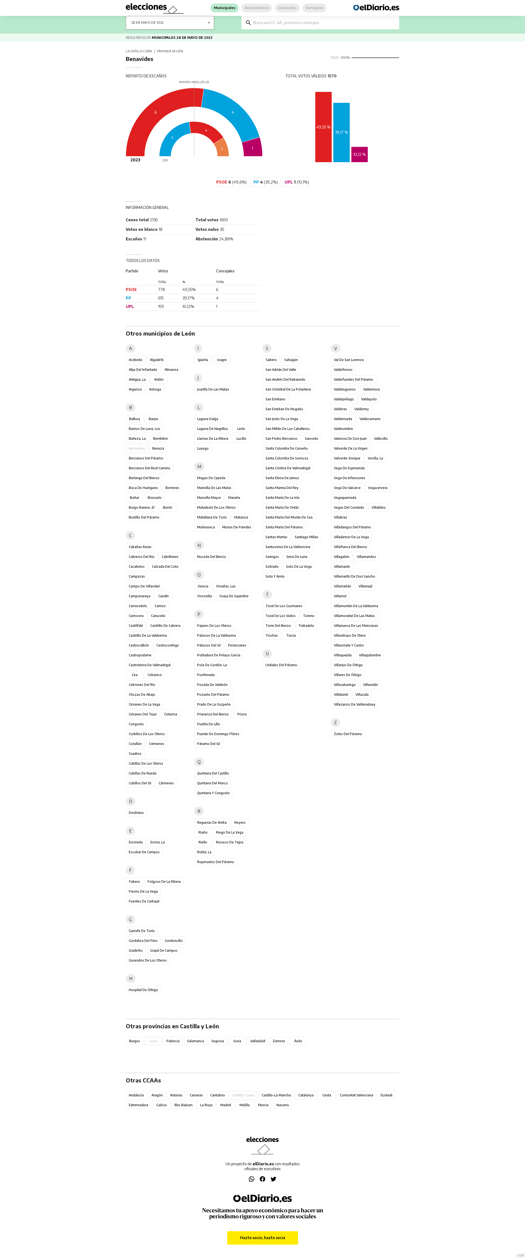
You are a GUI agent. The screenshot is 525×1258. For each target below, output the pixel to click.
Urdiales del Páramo (281, 665)
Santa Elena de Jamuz (282, 478)
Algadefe (157, 360)
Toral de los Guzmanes (284, 606)
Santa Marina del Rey (282, 488)
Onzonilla (204, 596)
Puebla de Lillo (208, 724)
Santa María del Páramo (284, 527)
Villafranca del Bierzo (350, 547)
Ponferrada (206, 675)
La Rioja (206, 1105)
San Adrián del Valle (281, 370)
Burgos (134, 1041)
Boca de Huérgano (143, 488)
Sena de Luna (296, 557)
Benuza (158, 448)
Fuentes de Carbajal (144, 901)
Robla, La (204, 852)
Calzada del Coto (165, 566)
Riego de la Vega (229, 832)
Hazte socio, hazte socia (262, 1237)
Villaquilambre (370, 655)
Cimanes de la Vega (144, 704)
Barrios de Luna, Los (144, 429)
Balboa (134, 419)
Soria (237, 1041)
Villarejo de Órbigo (348, 665)
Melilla (245, 1105)
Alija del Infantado (143, 370)
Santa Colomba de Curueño (287, 448)
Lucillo (241, 438)
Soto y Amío (275, 576)
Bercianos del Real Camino (149, 468)
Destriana (136, 813)
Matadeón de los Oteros (216, 507)
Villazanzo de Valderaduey (354, 704)
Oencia (203, 586)
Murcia (263, 1105)
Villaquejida (343, 655)
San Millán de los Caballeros (288, 429)
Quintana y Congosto (213, 793)
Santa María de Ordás (282, 507)
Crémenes (156, 744)
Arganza (135, 389)
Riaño (203, 832)
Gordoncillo (174, 941)
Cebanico (155, 675)
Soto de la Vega (299, 566)
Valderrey (361, 409)
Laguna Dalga (207, 419)
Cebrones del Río (142, 685)
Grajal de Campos (163, 950)
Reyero (240, 822)
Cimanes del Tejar (143, 714)
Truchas (272, 635)
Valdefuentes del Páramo (353, 379)
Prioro (242, 714)
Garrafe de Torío (142, 931)
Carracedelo (138, 606)
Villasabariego (345, 685)
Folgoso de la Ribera (164, 882)
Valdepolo (369, 399)
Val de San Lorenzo (349, 360)
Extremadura (138, 1105)
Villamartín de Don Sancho (354, 576)
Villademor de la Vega (351, 537)
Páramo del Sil (208, 744)
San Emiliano (275, 399)
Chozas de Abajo (142, 694)
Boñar (134, 498)
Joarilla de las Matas (213, 389)
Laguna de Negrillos (212, 429)
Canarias (196, 1095)
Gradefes (136, 950)
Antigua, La (137, 379)
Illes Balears (183, 1105)
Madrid (225, 1105)
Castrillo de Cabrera (165, 626)
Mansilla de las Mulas (214, 488)
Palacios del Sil (209, 645)
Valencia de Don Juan (350, 438)
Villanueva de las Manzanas (356, 626)
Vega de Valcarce (347, 488)
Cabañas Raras (140, 547)
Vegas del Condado (349, 507)
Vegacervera (377, 488)
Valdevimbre (343, 429)
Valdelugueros (345, 389)
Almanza (171, 370)
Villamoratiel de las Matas (354, 616)
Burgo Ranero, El (141, 507)
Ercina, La (157, 842)
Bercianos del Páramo (146, 458)
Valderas (340, 409)
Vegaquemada (345, 498)
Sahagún (291, 360)
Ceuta (326, 1095)
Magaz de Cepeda (211, 478)
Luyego (203, 448)
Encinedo (136, 842)
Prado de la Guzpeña (214, 704)
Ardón (159, 379)
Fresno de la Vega (143, 891)
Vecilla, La (375, 458)
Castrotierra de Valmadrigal (150, 665)
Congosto (136, 724)
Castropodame (140, 655)
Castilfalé (136, 626)
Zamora (279, 1041)
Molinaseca (206, 527)
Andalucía (136, 1095)
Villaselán (370, 685)
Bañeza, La (137, 438)
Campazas (137, 576)
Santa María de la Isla (282, 498)
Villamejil (365, 586)
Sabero (271, 360)
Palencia (173, 1041)
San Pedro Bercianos (282, 438)
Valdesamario (370, 419)
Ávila (298, 1041)
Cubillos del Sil (140, 783)
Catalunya (306, 1095)
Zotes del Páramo (348, 734)
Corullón (135, 744)
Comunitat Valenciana (356, 1095)
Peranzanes (237, 645)
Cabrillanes (170, 557)
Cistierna (170, 714)
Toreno (308, 616)
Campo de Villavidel (144, 586)
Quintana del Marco (212, 783)
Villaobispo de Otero (350, 635)
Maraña (234, 498)
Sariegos (272, 557)
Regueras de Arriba (212, 822)
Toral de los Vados (281, 616)
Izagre (222, 360)
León (241, 429)
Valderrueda (343, 419)
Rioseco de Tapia (229, 842)
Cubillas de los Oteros (146, 763)
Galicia (161, 1105)
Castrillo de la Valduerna (148, 635)
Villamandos (366, 557)
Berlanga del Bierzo (144, 478)
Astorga (155, 389)
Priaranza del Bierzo (213, 714)
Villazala (362, 694)
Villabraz (340, 517)
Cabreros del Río (141, 557)
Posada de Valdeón (212, 685)
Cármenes (166, 783)
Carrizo (160, 606)
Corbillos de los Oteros (147, 734)
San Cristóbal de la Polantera (288, 389)
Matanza (241, 517)
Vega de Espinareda (349, 468)
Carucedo (158, 616)
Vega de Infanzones (349, 478)
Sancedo (311, 438)
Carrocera (136, 616)
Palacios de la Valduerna (216, 635)
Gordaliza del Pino (143, 941)
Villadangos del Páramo (352, 527)
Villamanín (342, 566)
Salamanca (195, 1041)
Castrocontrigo (167, 645)
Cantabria (217, 1095)
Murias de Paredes (236, 527)
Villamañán (342, 586)
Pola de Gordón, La (212, 665)
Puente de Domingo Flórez (218, 734)
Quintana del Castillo (213, 773)
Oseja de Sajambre (234, 596)
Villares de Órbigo (347, 675)
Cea (135, 675)
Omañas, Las (226, 586)
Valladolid (257, 1041)
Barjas (153, 419)
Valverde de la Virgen (351, 448)
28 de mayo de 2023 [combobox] (147, 23)
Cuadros (135, 754)
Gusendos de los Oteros (148, 960)
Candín (163, 596)
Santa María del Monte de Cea (289, 517)
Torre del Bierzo (278, 626)
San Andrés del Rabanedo (285, 379)
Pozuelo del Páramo (213, 694)
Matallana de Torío (212, 517)
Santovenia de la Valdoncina (288, 547)
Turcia (291, 635)
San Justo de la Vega (282, 419)
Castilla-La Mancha (276, 1095)
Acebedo (135, 360)
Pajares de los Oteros (214, 626)
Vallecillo (381, 438)
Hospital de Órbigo (143, 990)
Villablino (379, 507)
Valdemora (371, 389)
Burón (167, 507)
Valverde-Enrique (347, 458)
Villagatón (341, 557)
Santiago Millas (306, 537)
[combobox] (324, 22)
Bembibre (160, 438)
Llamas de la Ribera (212, 438)
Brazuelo (155, 498)
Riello (203, 842)
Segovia (217, 1041)
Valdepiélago (344, 399)
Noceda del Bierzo (211, 557)
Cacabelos (137, 566)
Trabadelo (306, 626)
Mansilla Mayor (209, 498)
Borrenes (172, 488)
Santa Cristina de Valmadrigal (288, 468)
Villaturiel (341, 694)
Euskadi (386, 1095)
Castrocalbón (139, 645)
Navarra (282, 1105)
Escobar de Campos (144, 852)
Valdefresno (343, 370)
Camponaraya (139, 596)
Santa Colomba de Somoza (287, 458)
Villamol (340, 596)
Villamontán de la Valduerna (356, 606)
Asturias (176, 1095)
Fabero (134, 882)
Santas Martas (276, 537)
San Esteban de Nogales (284, 409)
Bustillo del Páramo (144, 517)
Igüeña (203, 360)
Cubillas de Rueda (142, 773)
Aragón (157, 1095)
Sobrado (272, 566)
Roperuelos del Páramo (215, 862)
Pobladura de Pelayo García (218, 655)
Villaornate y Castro (349, 645)
